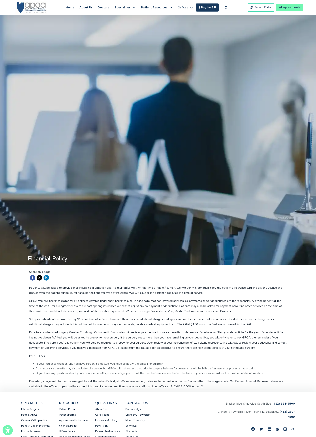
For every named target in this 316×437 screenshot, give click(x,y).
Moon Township (135, 420)
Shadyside (131, 431)
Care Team (102, 414)
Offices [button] (184, 7)
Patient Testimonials (107, 431)
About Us (86, 7)
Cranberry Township (137, 414)
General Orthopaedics (34, 420)
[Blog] (285, 429)
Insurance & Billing (106, 420)
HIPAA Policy (67, 431)
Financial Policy (68, 425)
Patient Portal (263, 7)
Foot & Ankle (29, 414)
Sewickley (131, 425)
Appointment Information (74, 420)
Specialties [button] (123, 7)
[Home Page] (31, 7)
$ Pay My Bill (208, 7)
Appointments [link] (291, 7)
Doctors (103, 7)
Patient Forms (67, 414)
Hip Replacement (31, 431)
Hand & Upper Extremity (35, 425)
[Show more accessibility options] (7, 430)
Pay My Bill (101, 425)
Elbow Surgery (30, 409)
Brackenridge (133, 409)
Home (70, 7)
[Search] (293, 429)
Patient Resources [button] (155, 7)
